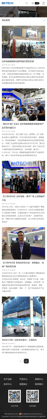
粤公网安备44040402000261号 (31, 414)
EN (33, 3)
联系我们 (39, 384)
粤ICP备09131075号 (12, 414)
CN (37, 3)
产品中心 (23, 379)
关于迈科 (8, 379)
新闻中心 (39, 379)
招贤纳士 (23, 384)
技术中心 (8, 384)
